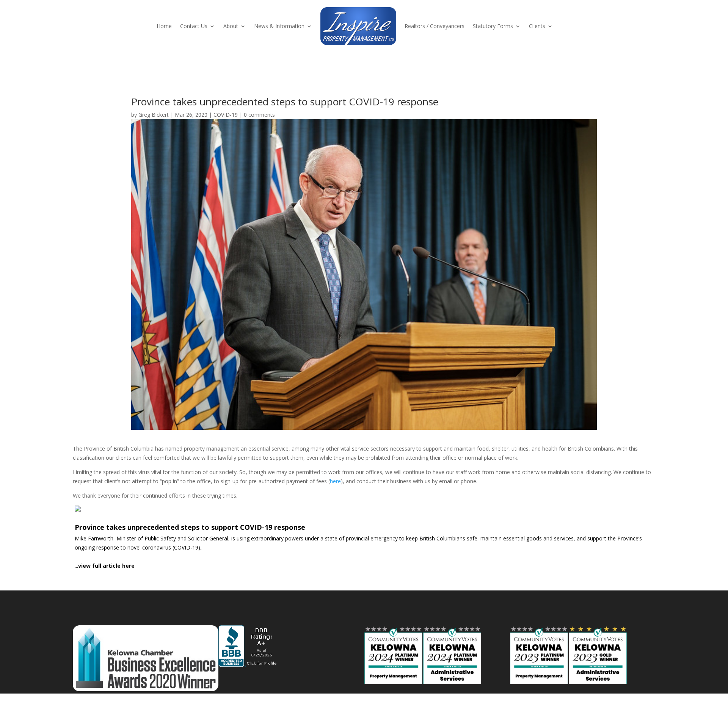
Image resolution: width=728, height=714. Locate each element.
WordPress (201, 703)
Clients (537, 26)
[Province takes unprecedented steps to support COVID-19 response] (364, 538)
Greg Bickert (153, 114)
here (335, 481)
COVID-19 (225, 114)
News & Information (279, 26)
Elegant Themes (127, 703)
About (230, 26)
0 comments (259, 114)
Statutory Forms (493, 26)
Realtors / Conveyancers (434, 26)
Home (164, 26)
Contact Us (193, 26)
